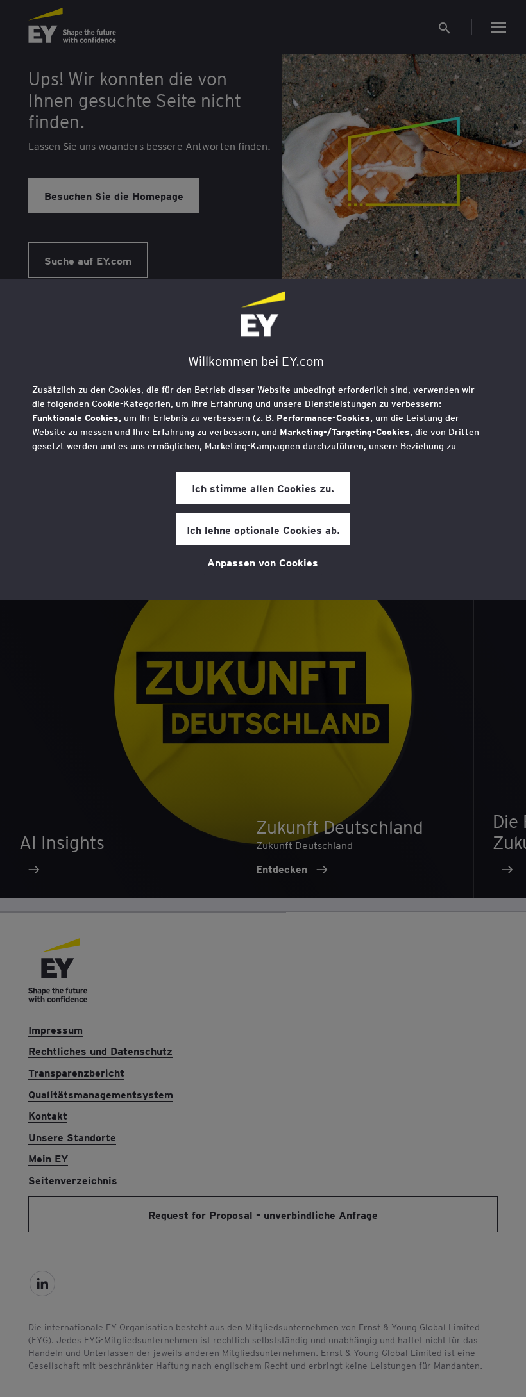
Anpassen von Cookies (262, 562)
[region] (263, 439)
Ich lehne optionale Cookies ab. (263, 529)
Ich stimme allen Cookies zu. (263, 488)
